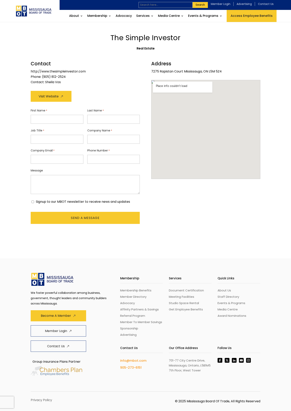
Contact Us (266, 4)
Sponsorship (129, 328)
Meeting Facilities (181, 297)
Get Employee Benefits (186, 309)
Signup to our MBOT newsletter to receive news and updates (83, 202)
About (74, 16)
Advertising (244, 4)
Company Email (42, 150)
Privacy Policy (41, 400)
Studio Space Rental (184, 303)
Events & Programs (203, 16)
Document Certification (186, 290)
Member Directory (133, 297)
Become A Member (56, 315)
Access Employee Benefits (252, 15)
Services (143, 16)
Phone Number (98, 150)
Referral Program (132, 316)
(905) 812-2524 (54, 76)
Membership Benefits (135, 290)
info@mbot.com (133, 360)
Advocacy (124, 16)
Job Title (37, 130)
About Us (224, 290)
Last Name (95, 110)
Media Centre (169, 16)
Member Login (220, 4)
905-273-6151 (131, 367)
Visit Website (49, 96)
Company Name (99, 130)
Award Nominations (232, 316)
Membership (97, 16)
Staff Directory (228, 297)
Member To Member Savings (141, 322)
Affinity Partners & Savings (139, 309)
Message (37, 170)
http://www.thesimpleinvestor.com (58, 71)
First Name (39, 110)
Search (200, 5)
